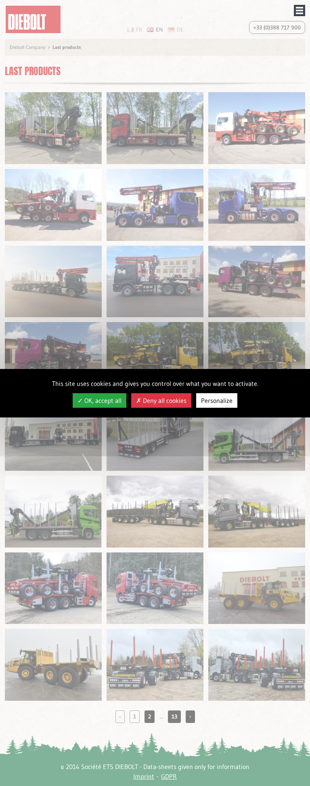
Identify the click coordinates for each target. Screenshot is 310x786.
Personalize (216, 400)
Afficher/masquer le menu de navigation (299, 10)
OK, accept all (102, 400)
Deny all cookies (163, 400)
